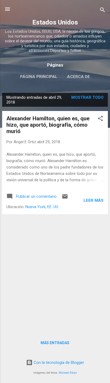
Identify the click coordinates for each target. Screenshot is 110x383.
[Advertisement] (55, 273)
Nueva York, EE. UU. (42, 206)
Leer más (94, 200)
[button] (100, 119)
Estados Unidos (55, 22)
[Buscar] (102, 11)
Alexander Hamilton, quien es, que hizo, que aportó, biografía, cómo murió (47, 124)
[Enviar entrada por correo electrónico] (65, 198)
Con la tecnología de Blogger (58, 362)
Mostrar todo (87, 97)
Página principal (38, 76)
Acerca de (78, 76)
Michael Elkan (68, 372)
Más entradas (55, 343)
